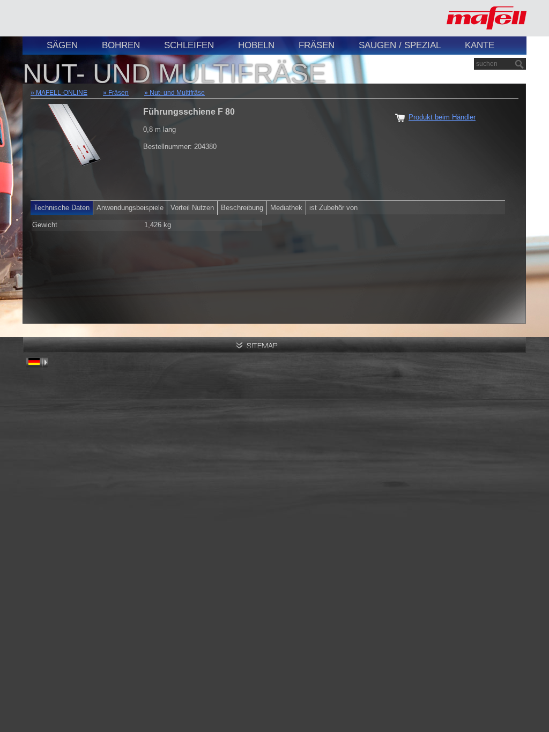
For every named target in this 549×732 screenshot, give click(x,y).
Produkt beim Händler (442, 117)
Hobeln (256, 45)
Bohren (121, 45)
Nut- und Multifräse (177, 92)
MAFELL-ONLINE (61, 92)
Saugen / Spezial (400, 45)
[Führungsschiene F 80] (76, 147)
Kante (479, 45)
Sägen (62, 45)
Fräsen (317, 45)
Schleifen (189, 45)
